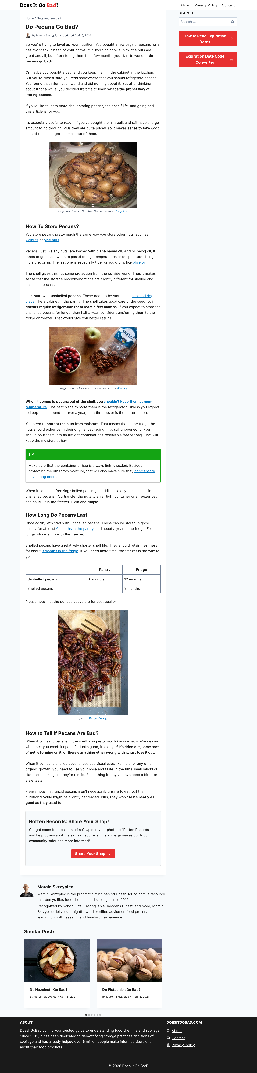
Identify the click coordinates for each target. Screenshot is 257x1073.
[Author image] (28, 35)
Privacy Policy (206, 5)
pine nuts (51, 240)
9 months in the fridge (60, 551)
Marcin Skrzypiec (47, 35)
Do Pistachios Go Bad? (121, 990)
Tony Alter (122, 211)
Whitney (122, 388)
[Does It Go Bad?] (39, 5)
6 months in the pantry (75, 529)
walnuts (32, 240)
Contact (228, 5)
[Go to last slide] (31, 975)
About (185, 5)
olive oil (139, 262)
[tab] (86, 1015)
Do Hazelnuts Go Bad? (48, 990)
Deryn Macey (97, 718)
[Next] (155, 975)
